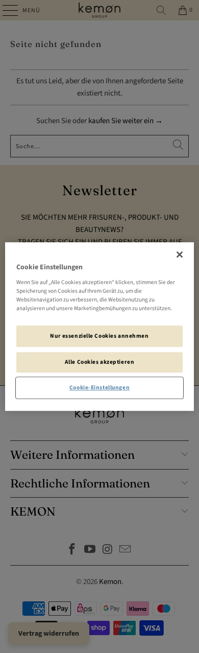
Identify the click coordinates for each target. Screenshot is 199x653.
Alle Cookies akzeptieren (100, 362)
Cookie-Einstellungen (99, 387)
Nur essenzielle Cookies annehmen (99, 336)
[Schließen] (179, 254)
